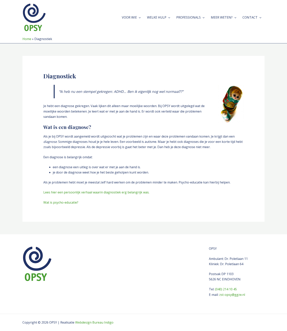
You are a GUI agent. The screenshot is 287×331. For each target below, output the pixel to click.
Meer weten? (222, 17)
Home (26, 39)
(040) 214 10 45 (226, 289)
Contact (250, 17)
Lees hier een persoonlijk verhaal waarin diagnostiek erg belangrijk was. (96, 192)
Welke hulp (156, 17)
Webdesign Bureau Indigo (94, 322)
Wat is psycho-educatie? (60, 202)
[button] (139, 17)
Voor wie (129, 17)
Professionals (188, 17)
